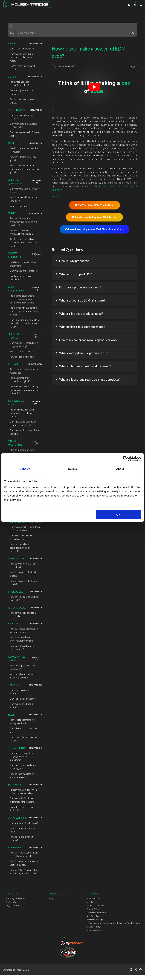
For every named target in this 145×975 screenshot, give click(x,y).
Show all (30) (35, 715)
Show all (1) (36, 591)
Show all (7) (36, 110)
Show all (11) (35, 402)
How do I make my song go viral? (22, 830)
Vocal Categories (94, 930)
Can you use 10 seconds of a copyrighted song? (24, 344)
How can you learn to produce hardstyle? (24, 598)
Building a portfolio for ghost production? (23, 264)
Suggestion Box (12, 905)
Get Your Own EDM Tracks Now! (96, 205)
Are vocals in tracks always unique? (23, 101)
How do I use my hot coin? (22, 356)
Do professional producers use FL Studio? (25, 809)
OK (118, 514)
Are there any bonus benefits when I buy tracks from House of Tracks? (24, 311)
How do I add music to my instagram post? (22, 775)
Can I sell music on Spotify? (23, 698)
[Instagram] (131, 969)
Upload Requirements (96, 912)
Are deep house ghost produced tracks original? (22, 232)
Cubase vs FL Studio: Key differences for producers (22, 800)
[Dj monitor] (72, 943)
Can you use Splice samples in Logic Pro (24, 432)
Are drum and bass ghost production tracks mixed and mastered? (23, 242)
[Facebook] (140, 969)
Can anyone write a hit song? (24, 823)
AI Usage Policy (93, 926)
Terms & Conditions (95, 905)
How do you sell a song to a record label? (23, 614)
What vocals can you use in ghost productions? (23, 676)
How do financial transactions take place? (24, 199)
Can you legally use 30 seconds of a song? (21, 537)
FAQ (51, 898)
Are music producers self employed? (22, 92)
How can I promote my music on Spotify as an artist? (24, 854)
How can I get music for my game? (23, 158)
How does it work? (94, 898)
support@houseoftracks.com (18, 898)
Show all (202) (35, 364)
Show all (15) (35, 623)
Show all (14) (35, 748)
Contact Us (10, 902)
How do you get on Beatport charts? (23, 574)
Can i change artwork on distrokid (22, 117)
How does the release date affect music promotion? (22, 639)
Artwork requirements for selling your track (22, 721)
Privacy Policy (92, 909)
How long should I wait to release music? (22, 648)
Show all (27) (35, 818)
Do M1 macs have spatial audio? (22, 67)
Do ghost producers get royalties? (21, 278)
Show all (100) (35, 77)
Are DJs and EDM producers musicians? (24, 371)
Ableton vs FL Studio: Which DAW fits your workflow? (23, 791)
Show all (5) (36, 181)
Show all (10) (35, 847)
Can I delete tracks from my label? (23, 730)
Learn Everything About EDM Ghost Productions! (96, 229)
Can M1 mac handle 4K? (22, 48)
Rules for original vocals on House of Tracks (23, 667)
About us (90, 902)
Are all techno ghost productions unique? (19, 83)
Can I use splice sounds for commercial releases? (23, 423)
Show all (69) (36, 288)
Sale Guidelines (93, 916)
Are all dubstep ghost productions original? (20, 379)
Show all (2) (36, 658)
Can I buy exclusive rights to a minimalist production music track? (24, 323)
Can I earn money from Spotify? (21, 692)
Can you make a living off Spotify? (22, 705)
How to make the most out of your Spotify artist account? (23, 871)
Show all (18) (35, 143)
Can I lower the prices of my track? (23, 739)
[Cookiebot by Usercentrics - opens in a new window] (125, 458)
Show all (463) (35, 213)
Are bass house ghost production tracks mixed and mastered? (23, 222)
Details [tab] (72, 468)
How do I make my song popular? (21, 838)
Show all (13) (35, 558)
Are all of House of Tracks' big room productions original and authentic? (24, 390)
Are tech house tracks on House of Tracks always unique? (22, 413)
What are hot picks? (19, 206)
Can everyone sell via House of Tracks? (24, 190)
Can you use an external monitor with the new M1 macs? (22, 57)
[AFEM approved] (72, 953)
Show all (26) (35, 43)
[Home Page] (28, 5)
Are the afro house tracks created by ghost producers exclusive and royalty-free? (23, 299)
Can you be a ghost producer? (24, 270)
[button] (94, 261)
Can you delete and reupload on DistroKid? (23, 125)
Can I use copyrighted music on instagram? (23, 767)
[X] (136, 969)
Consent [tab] (25, 468)
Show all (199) (36, 443)
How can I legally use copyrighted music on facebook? (20, 547)
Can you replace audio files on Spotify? (24, 134)
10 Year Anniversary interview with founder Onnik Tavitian (113, 923)
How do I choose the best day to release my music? (24, 630)
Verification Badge (94, 919)
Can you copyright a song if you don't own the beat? (25, 528)
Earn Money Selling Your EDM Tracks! (96, 217)
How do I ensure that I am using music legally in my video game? (24, 169)
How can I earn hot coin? (21, 351)
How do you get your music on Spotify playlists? (24, 863)
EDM (55, 195)
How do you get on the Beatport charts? (24, 583)
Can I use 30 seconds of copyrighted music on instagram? (21, 756)
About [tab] (120, 468)
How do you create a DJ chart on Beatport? (24, 565)
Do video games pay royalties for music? (24, 150)
